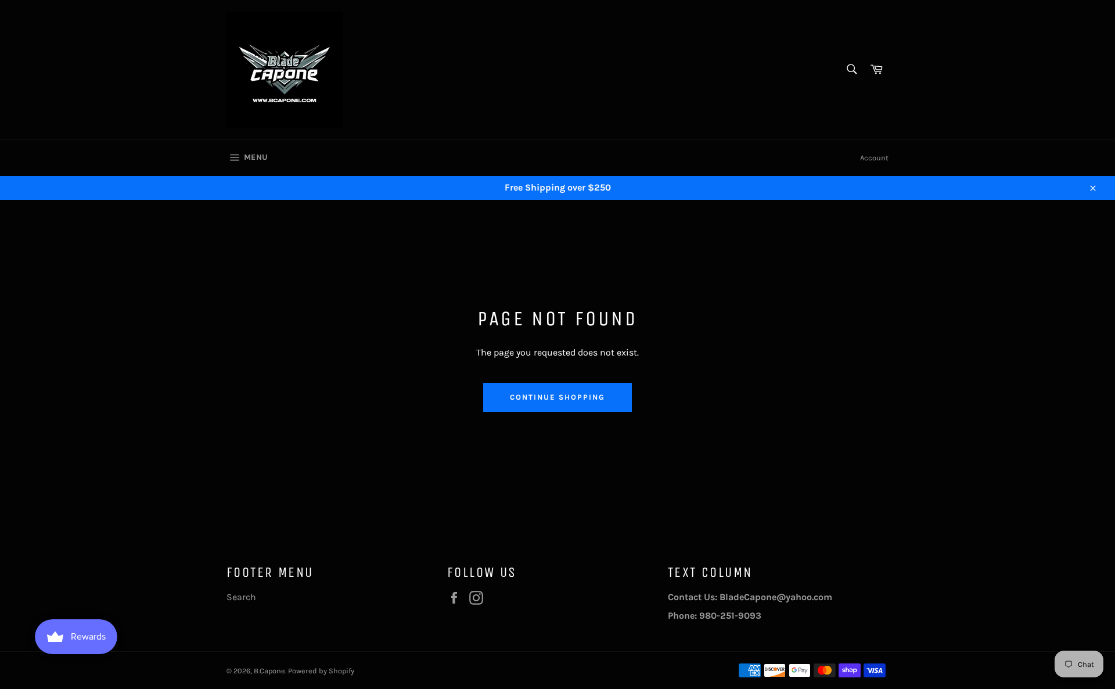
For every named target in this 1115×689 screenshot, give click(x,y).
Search (241, 596)
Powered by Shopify (321, 670)
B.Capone (269, 670)
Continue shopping (557, 397)
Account (874, 157)
